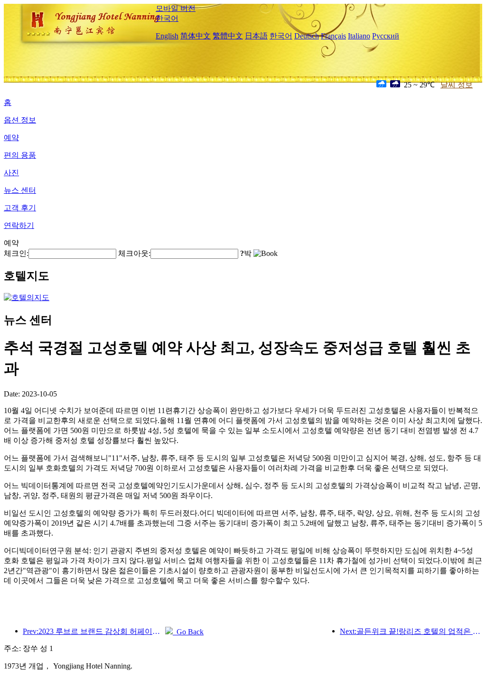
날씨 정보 (456, 85)
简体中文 (195, 36)
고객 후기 (20, 208)
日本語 (256, 36)
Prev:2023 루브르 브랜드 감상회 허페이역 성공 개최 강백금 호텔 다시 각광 (94, 631)
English (167, 36)
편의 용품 (20, 155)
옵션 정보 (20, 120)
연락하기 (19, 225)
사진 (11, 173)
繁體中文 (228, 36)
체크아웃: (134, 253)
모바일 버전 (176, 8)
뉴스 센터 (20, 190)
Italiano (359, 36)
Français (333, 36)
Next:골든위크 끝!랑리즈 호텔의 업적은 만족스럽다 (411, 631)
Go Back (188, 632)
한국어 (167, 18)
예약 (11, 137)
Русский (385, 36)
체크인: (16, 253)
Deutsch (306, 36)
